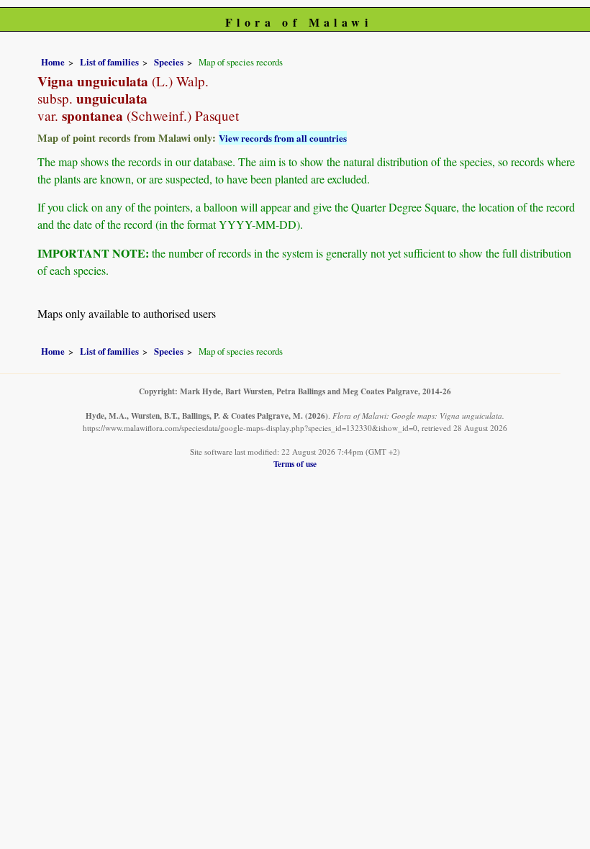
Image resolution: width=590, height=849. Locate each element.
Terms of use (295, 464)
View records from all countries (283, 138)
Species (168, 61)
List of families (109, 61)
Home (53, 61)
